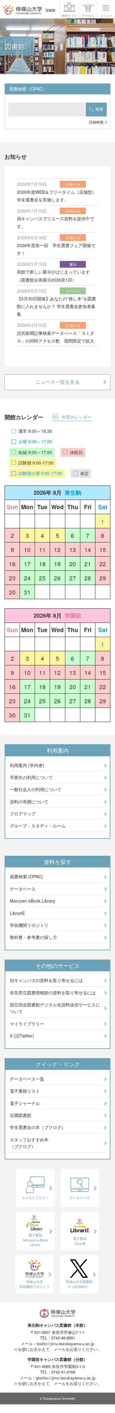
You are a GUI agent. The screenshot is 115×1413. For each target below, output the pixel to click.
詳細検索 (96, 121)
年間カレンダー (77, 417)
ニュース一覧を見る (58, 381)
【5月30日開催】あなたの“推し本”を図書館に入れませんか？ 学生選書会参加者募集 (56, 306)
